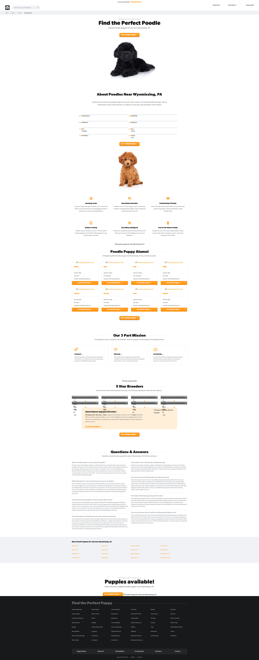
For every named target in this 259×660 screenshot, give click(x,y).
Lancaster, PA (104, 553)
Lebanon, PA (104, 549)
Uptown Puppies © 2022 (122, 657)
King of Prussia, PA (165, 553)
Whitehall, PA (164, 549)
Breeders (158, 651)
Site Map (133, 657)
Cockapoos (95, 640)
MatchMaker (120, 651)
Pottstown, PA (75, 553)
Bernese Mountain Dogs (78, 635)
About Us (101, 651)
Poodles (153, 622)
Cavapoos (94, 631)
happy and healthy (135, 357)
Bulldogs (94, 622)
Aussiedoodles (76, 614)
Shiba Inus (173, 609)
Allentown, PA (134, 557)
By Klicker (140, 657)
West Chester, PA (135, 553)
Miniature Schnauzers (137, 640)
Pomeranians (154, 614)
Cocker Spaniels (115, 609)
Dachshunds (114, 614)
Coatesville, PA (76, 557)
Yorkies (172, 631)
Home (7, 12)
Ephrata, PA (75, 549)
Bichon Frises (75, 640)
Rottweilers (154, 631)
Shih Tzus (172, 614)
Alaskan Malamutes (77, 609)
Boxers (93, 618)
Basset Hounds (76, 622)
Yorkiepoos (173, 635)
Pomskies (153, 618)
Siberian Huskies (174, 618)
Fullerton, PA (164, 546)
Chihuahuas (95, 635)
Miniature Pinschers (136, 635)
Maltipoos (133, 631)
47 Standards (139, 651)
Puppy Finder (216, 5)
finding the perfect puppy (89, 361)
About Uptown (232, 5)
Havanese (133, 609)
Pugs (152, 627)
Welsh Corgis (173, 622)
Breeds (13, 12)
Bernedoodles (75, 631)
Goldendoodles (115, 635)
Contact (177, 651)
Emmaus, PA (134, 549)
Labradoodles (134, 618)
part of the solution (172, 361)
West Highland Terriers (176, 627)
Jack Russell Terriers (136, 614)
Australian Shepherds (77, 618)
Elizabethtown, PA (165, 557)
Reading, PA (75, 546)
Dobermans (114, 618)
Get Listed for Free (136, 2)
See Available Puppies (128, 35)
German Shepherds (116, 627)
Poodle (19, 12)
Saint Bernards (154, 635)
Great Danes (114, 640)
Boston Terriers (95, 614)
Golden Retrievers (116, 631)
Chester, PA (104, 546)
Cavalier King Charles (97, 627)
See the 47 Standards (92, 426)
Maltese (133, 627)
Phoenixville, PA (135, 546)
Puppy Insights (250, 5)
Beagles (74, 627)
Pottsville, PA (104, 557)
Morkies (153, 609)
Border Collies (95, 609)
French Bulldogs (115, 622)
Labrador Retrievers (136, 622)
